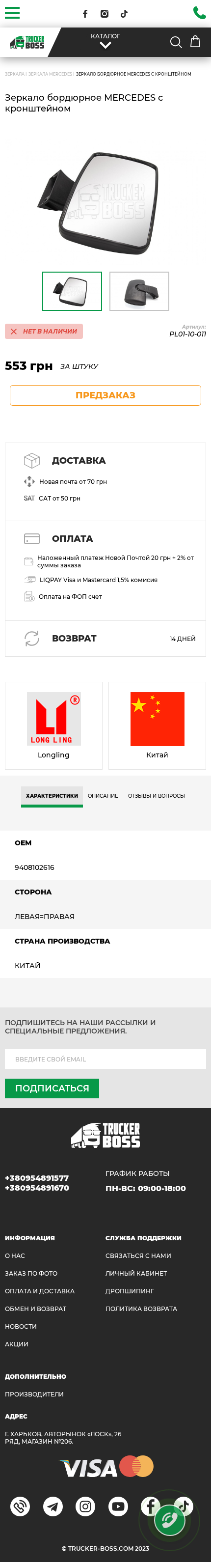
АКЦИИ (16, 1344)
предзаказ (105, 395)
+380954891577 (37, 1178)
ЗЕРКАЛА (15, 74)
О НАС (15, 1255)
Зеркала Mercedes (50, 74)
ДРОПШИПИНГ (130, 1291)
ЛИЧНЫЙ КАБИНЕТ (136, 1273)
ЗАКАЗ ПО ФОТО (31, 1273)
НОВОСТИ (21, 1326)
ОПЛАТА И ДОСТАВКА (40, 1291)
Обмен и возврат (35, 1308)
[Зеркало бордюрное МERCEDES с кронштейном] (105, 201)
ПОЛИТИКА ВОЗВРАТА (141, 1308)
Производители (34, 1394)
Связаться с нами (138, 1255)
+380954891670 (37, 1188)
